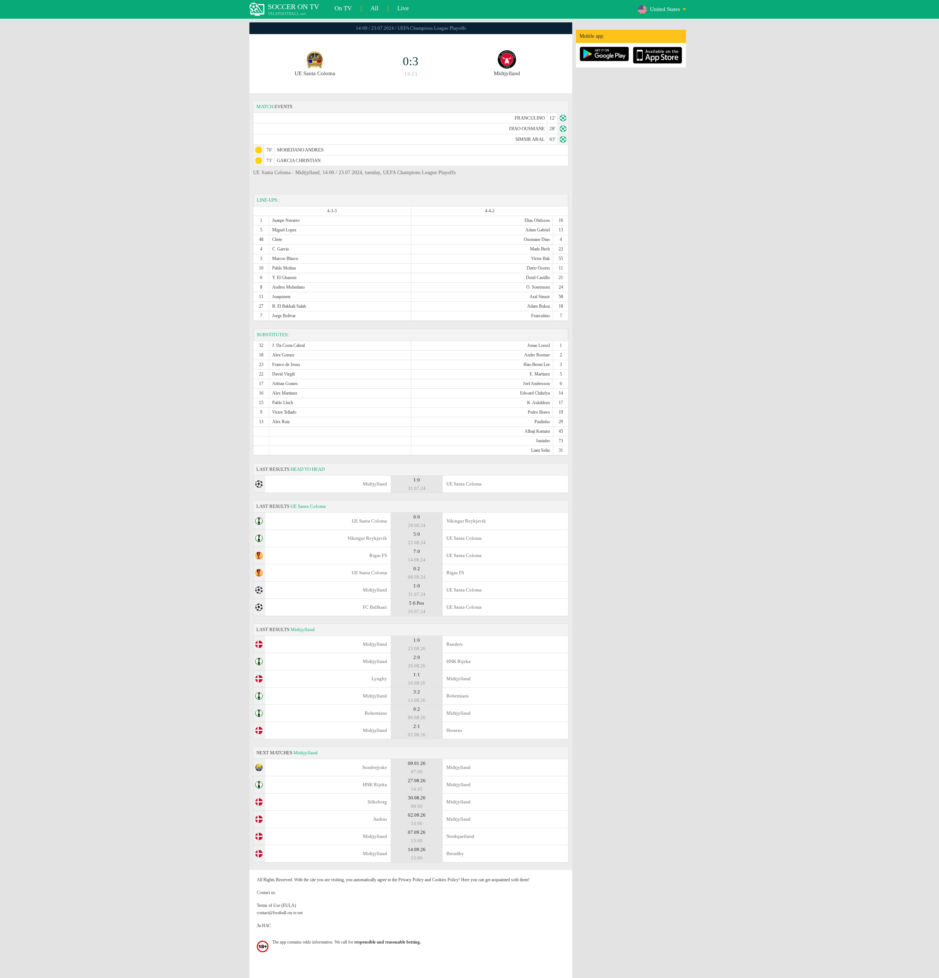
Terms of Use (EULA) (276, 905)
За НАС (264, 925)
